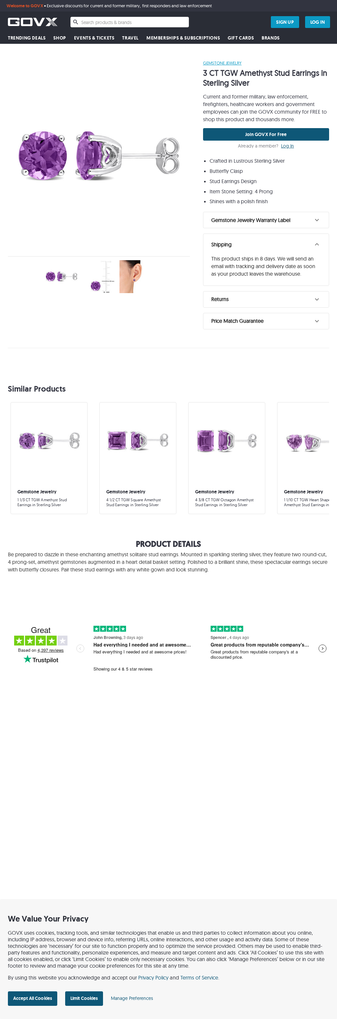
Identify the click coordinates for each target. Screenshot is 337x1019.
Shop (59, 38)
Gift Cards (241, 38)
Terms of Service (199, 977)
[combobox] (129, 22)
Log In (287, 146)
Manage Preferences (132, 998)
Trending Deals (26, 38)
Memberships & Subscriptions (183, 38)
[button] (266, 220)
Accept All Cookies (32, 998)
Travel (130, 38)
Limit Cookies (84, 998)
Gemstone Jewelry (222, 63)
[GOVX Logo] (32, 22)
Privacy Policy (153, 977)
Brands (271, 38)
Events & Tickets (94, 38)
